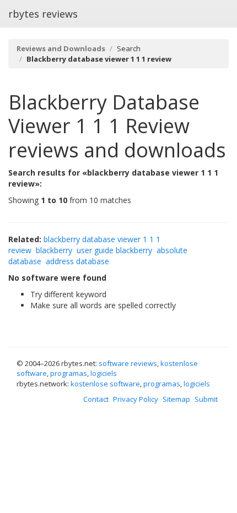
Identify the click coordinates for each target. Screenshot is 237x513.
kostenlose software (105, 384)
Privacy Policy (135, 399)
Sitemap (176, 399)
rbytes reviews (43, 13)
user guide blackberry (114, 250)
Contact (96, 399)
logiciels (103, 373)
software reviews (128, 363)
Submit (206, 399)
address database (77, 261)
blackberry (54, 250)
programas (68, 373)
